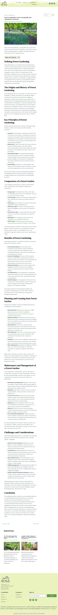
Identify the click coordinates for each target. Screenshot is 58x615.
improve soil (11, 250)
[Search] (53, 14)
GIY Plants (18, 2)
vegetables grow (12, 219)
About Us (25, 2)
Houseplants (33, 2)
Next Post (37, 523)
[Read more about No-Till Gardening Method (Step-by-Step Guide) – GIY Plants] (12, 546)
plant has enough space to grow (27, 343)
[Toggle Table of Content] (18, 57)
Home (5, 15)
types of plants (20, 140)
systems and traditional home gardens (21, 99)
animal (29, 144)
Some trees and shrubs (20, 395)
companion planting (13, 419)
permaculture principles (10, 501)
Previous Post (5, 523)
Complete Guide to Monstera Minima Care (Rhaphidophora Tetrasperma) (28, 537)
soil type (15, 312)
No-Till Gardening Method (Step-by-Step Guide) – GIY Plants (10, 537)
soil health (15, 77)
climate (15, 254)
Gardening (34, 4)
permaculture (31, 106)
